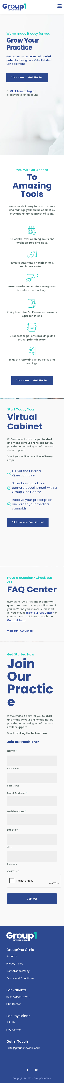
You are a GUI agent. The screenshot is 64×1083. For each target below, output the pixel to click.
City (9, 847)
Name (12, 750)
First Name (13, 768)
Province (12, 864)
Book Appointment (18, 996)
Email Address (17, 793)
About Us (11, 956)
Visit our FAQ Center (20, 631)
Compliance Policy (18, 971)
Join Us (10, 1022)
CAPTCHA (13, 871)
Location (13, 829)
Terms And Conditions (20, 978)
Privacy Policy (14, 963)
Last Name (13, 785)
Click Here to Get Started (27, 77)
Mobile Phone (16, 811)
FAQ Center (13, 1004)
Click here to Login (22, 91)
